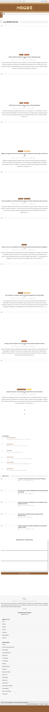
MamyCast (4, 669)
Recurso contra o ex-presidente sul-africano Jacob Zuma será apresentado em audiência (24, 247)
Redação (25, 108)
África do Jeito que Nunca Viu (8, 647)
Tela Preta (24, 341)
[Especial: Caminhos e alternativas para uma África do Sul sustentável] (24, 373)
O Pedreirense (5, 683)
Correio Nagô (5, 661)
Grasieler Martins (26, 59)
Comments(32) (34, 394)
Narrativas (4, 632)
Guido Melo (9, 450)
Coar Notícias (5, 658)
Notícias (4, 624)
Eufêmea (4, 663)
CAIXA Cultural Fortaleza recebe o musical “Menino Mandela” (24, 105)
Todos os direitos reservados (32, 704)
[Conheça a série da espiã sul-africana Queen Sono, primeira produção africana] (24, 325)
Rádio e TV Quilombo (6, 691)
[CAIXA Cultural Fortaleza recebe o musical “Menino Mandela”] (24, 87)
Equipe (20, 1)
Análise (21, 54)
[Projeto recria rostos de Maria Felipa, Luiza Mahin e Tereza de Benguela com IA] (8, 507)
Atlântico (20, 151)
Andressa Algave (25, 157)
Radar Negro (27, 151)
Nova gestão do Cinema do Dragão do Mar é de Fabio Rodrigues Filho (30, 514)
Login (24, 1)
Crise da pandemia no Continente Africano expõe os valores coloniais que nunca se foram (24, 201)
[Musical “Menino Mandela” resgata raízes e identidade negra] (24, 38)
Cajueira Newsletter (6, 652)
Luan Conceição (32, 505)
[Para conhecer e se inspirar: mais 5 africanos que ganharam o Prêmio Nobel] (24, 277)
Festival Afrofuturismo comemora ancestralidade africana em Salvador (33, 491)
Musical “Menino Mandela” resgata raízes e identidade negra (24, 57)
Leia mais (24, 608)
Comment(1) (33, 157)
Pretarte (27, 54)
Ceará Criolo (4, 655)
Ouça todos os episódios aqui (24, 573)
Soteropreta (4, 694)
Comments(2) (32, 249)
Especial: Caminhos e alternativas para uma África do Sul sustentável (24, 391)
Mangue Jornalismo (6, 672)
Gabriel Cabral (10, 444)
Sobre (3, 621)
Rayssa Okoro (10, 468)
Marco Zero (4, 674)
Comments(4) (33, 346)
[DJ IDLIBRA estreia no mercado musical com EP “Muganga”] (8, 483)
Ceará (21, 103)
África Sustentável (21, 389)
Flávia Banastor (31, 480)
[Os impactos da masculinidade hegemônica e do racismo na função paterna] (8, 530)
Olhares (4, 626)
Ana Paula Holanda (11, 437)
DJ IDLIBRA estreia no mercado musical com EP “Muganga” (32, 479)
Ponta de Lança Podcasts (7, 685)
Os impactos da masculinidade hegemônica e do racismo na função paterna (32, 526)
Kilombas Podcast (6, 666)
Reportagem (27, 198)
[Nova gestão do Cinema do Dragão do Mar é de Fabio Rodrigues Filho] (8, 518)
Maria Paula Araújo (26, 298)
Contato (16, 1)
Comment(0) (33, 59)
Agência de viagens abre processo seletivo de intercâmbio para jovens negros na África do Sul (24, 154)
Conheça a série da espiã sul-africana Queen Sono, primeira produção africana (24, 343)
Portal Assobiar (5, 688)
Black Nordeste (5, 635)
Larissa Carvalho (25, 249)
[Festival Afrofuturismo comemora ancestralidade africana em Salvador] (8, 495)
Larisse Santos (10, 457)
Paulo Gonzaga (10, 462)
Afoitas (3, 644)
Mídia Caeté (4, 680)
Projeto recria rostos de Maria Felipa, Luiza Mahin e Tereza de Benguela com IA (32, 503)
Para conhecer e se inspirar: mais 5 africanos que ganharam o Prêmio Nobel (24, 295)
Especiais (29, 389)
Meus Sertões (5, 677)
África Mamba (5, 649)
